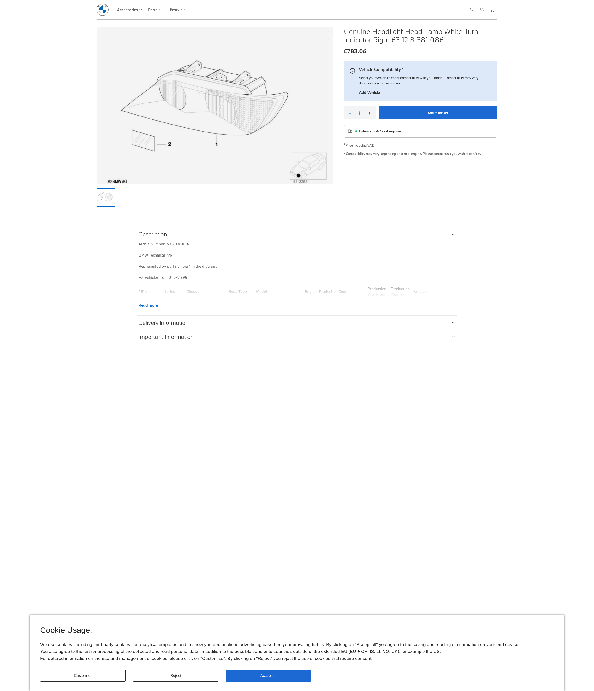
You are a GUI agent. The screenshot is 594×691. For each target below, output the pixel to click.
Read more (148, 305)
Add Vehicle (369, 92)
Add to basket (438, 113)
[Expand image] (215, 105)
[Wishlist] (482, 9)
